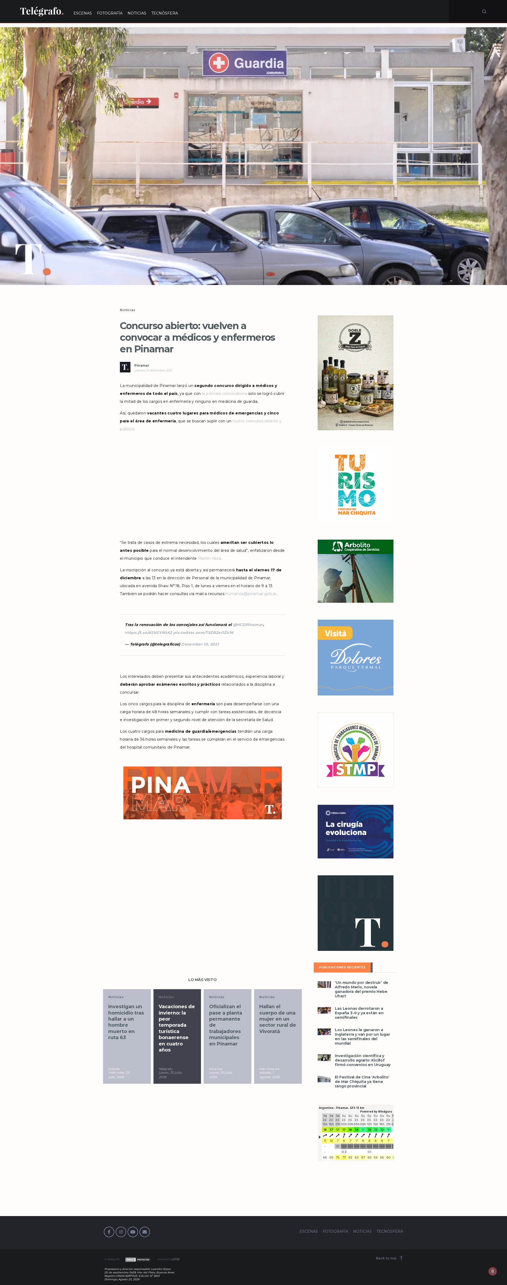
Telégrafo (115, 1069)
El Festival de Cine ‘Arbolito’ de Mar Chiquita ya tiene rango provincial (362, 1081)
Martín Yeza (209, 558)
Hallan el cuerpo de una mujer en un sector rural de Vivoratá (227, 1019)
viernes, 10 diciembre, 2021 (153, 370)
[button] (253, 156)
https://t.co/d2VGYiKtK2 (148, 632)
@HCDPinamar (248, 624)
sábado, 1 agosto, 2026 (219, 1075)
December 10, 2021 (200, 644)
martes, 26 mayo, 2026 (269, 1075)
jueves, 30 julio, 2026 (120, 1075)
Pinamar (141, 365)
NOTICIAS (137, 13)
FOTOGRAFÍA (110, 13)
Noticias (127, 310)
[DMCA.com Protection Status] (137, 1259)
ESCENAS (82, 13)
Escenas (267, 997)
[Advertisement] (202, 486)
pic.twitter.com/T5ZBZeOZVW (203, 632)
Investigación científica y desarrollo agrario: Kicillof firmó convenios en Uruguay (363, 1060)
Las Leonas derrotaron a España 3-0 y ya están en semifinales (359, 1013)
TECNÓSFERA (164, 13)
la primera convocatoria (224, 393)
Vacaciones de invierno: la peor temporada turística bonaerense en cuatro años (127, 1028)
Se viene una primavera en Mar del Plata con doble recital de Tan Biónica (277, 1022)
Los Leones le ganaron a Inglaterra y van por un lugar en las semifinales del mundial (362, 1037)
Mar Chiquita (219, 1069)
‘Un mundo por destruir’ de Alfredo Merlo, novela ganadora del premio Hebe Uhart (361, 989)
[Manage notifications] (493, 1271)
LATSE (175, 1259)
